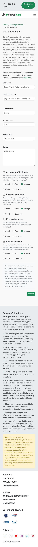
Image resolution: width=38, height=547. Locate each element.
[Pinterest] (33, 536)
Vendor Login (9, 499)
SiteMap (6, 492)
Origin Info (7, 83)
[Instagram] (21, 536)
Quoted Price (8, 109)
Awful (7, 184)
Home (5, 25)
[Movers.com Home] (12, 14)
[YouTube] (16, 536)
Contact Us (8, 478)
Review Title (7, 134)
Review (5, 147)
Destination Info (9, 94)
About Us (7, 475)
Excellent (18, 189)
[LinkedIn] (27, 536)
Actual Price (7, 120)
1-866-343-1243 (9, 5)
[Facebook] (5, 536)
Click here (27, 78)
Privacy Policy (10, 482)
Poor (17, 184)
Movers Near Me (10, 485)
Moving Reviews (16, 25)
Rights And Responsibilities (15, 496)
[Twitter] (10, 536)
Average (27, 184)
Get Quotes (28, 4)
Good (7, 189)
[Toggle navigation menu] (34, 14)
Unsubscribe (9, 503)
